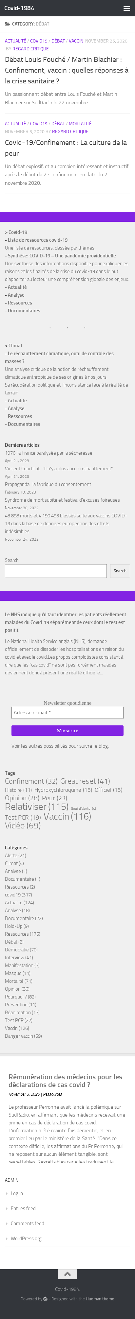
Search (12, 560)
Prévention (16, 1005)
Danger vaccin (19, 1036)
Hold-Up (14, 926)
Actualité (15, 41)
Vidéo (23, 826)
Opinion (22, 798)
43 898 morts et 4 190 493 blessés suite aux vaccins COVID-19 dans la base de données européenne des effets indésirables (66, 523)
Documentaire (19, 879)
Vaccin (76, 41)
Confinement (31, 781)
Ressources (20, 303)
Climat (15, 346)
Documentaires (24, 311)
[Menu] (127, 8)
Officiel (108, 790)
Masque (13, 973)
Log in (17, 1193)
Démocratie (17, 950)
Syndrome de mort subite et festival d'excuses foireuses (62, 500)
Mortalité (80, 124)
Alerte (11, 856)
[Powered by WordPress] (45, 1299)
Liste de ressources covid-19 (38, 240)
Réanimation (18, 1012)
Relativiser (36, 806)
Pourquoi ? (16, 997)
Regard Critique (30, 49)
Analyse (16, 295)
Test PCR (23, 817)
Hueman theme (100, 1298)
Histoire (18, 790)
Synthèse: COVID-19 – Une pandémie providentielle (62, 256)
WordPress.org (26, 1238)
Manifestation (19, 965)
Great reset (85, 781)
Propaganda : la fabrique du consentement (48, 484)
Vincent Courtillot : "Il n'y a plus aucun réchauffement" (59, 469)
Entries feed (23, 1208)
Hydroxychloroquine (63, 790)
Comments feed (27, 1223)
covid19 (39, 41)
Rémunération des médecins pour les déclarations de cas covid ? (65, 1080)
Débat (58, 41)
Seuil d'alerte (83, 809)
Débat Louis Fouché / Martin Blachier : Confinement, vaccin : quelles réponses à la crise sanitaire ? (66, 70)
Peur (54, 798)
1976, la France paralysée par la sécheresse (48, 453)
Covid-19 (18, 232)
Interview (14, 958)
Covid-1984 (19, 8)
